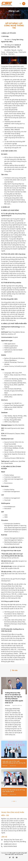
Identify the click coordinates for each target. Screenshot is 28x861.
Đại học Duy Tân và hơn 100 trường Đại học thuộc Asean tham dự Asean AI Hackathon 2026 (13, 763)
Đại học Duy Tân (19, 854)
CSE (12, 854)
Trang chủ (10, 15)
